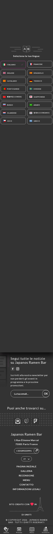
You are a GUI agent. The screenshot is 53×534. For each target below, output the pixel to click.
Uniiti (28, 514)
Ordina (6, 532)
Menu (26, 480)
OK (46, 393)
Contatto (27, 484)
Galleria (26, 471)
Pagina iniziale (26, 466)
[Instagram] (18, 369)
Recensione (26, 475)
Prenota (19, 532)
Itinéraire (45, 532)
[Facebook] (13, 369)
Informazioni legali (26, 489)
